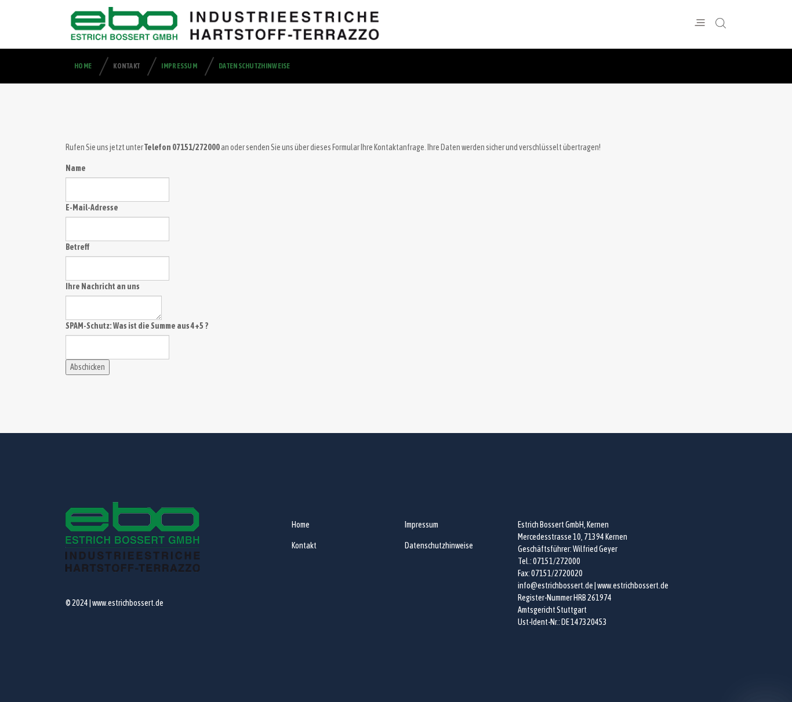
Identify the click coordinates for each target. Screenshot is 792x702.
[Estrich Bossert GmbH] (226, 23)
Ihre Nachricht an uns (103, 286)
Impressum (179, 66)
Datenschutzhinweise (254, 66)
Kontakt (126, 66)
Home (83, 66)
